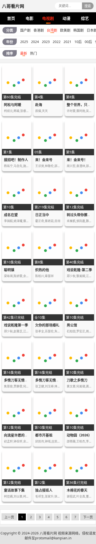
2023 (46, 41)
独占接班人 (43, 490)
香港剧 (38, 30)
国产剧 (25, 30)
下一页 (88, 517)
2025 (24, 41)
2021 (67, 41)
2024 (35, 41)
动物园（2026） (79, 435)
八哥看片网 (48, 533)
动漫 (66, 18)
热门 (33, 53)
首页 (11, 18)
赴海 (38, 104)
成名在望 (11, 214)
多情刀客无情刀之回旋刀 (23, 380)
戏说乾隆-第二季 (79, 269)
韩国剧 (78, 30)
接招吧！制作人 (16, 159)
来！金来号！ (77, 159)
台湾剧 (52, 30)
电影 (29, 18)
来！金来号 (43, 159)
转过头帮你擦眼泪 (80, 214)
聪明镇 (9, 269)
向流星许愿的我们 (18, 435)
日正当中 (42, 214)
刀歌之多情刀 (77, 380)
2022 (57, 41)
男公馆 (72, 325)
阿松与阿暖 (12, 104)
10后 (78, 41)
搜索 (87, 6)
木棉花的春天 (77, 490)
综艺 (85, 18)
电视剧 (48, 18)
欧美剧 (65, 30)
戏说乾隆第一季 (16, 325)
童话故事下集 (14, 490)
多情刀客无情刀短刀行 (52, 380)
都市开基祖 (43, 435)
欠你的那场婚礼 (47, 325)
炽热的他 (42, 269)
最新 (23, 53)
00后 (88, 41)
